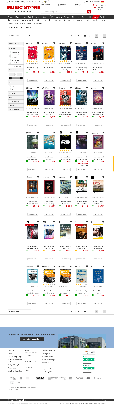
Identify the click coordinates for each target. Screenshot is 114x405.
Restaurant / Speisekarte (29, 366)
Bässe (17, 17)
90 (78, 36)
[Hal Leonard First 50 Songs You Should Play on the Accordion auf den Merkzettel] (38, 221)
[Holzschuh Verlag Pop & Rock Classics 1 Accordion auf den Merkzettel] (38, 87)
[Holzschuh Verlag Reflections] (82, 97)
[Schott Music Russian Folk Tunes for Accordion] (32, 187)
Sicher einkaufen (47, 357)
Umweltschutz (46, 363)
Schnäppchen (15, 20)
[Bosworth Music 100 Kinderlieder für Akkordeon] (98, 97)
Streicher (45, 17)
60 (75, 36)
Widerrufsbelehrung (97, 403)
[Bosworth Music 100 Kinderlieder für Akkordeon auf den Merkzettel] (103, 87)
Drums (24, 17)
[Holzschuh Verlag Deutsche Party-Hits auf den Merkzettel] (71, 87)
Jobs (88, 20)
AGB (105, 403)
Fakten (10, 354)
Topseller (43, 20)
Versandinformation (48, 351)
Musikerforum (64, 403)
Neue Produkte (29, 20)
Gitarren (10, 17)
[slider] (10, 78)
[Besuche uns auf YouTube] (105, 400)
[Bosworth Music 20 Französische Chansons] (65, 231)
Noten (96, 17)
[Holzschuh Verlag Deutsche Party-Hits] (65, 97)
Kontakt (10, 400)
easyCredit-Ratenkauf (15, 371)
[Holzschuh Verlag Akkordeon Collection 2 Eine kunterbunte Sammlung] (65, 187)
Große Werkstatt (30, 362)
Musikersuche (80, 20)
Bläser (84, 17)
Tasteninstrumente (34, 17)
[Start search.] (89, 11)
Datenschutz (86, 403)
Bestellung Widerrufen (49, 372)
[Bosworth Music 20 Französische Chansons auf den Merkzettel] (71, 221)
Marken (69, 20)
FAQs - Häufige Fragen (15, 357)
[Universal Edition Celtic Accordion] (82, 187)
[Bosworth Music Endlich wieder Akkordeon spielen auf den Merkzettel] (103, 221)
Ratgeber (96, 20)
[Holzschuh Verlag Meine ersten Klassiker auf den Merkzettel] (38, 43)
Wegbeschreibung (48, 369)
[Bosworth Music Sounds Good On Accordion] (49, 276)
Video (103, 20)
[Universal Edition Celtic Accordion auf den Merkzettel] (87, 177)
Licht (77, 17)
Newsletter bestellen (31, 339)
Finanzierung (12, 368)
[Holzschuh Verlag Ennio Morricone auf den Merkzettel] (103, 43)
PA (52, 17)
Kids (90, 17)
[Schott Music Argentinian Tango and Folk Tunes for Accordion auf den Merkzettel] (54, 177)
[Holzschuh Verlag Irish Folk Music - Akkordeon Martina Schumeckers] (32, 142)
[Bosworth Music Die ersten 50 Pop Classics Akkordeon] (81, 239)
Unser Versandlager (48, 360)
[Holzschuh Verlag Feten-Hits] (49, 97)
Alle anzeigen (17, 66)
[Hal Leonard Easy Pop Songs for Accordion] (49, 231)
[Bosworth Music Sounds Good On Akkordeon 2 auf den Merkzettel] (71, 266)
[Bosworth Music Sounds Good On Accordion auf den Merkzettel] (54, 266)
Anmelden (94, 1)
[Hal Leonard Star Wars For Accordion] (65, 142)
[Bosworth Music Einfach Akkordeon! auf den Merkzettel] (38, 266)
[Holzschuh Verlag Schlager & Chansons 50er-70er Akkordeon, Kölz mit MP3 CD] (82, 276)
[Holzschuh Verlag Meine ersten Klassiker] (32, 53)
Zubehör (102, 17)
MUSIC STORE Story (31, 356)
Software (67, 17)
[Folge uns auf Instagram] (102, 400)
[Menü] (95, 351)
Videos (27, 370)
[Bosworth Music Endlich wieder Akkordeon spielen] (98, 231)
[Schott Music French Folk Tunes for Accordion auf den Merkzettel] (103, 132)
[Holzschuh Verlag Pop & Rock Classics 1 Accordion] (32, 97)
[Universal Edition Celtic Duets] (98, 187)
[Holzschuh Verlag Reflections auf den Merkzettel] (87, 87)
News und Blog (21, 400)
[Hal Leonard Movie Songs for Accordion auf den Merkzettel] (87, 132)
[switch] (93, 352)
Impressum (78, 403)
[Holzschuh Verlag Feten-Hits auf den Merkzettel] (54, 87)
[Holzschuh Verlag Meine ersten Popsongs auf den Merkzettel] (54, 43)
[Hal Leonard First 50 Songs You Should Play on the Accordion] (32, 239)
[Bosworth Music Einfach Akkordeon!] (32, 276)
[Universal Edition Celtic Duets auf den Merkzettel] (103, 177)
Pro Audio (58, 17)
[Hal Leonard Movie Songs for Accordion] (82, 142)
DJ (73, 17)
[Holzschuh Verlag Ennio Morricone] (98, 53)
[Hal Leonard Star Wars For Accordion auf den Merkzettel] (71, 132)
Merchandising (56, 20)
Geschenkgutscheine (49, 366)
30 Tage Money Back (14, 365)
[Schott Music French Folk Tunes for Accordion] (98, 142)
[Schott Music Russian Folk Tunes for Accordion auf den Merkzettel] (38, 177)
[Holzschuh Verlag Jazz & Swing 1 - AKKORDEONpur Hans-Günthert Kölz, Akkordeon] (65, 53)
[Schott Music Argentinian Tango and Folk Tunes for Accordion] (49, 187)
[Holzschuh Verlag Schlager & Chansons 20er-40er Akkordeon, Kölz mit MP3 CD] (98, 276)
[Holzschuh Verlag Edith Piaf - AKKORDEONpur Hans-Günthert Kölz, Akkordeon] (82, 53)
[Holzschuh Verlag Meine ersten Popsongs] (49, 53)
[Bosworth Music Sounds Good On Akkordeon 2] (65, 276)
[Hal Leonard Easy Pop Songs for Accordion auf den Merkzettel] (54, 221)
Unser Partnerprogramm (31, 352)
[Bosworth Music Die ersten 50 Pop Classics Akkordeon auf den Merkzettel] (87, 221)
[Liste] (89, 36)
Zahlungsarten (46, 354)
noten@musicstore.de (17, 1)
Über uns (11, 351)
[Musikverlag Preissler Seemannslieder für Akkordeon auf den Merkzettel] (54, 132)
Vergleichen (32, 80)
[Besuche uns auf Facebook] (99, 400)
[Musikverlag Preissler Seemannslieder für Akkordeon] (49, 142)
